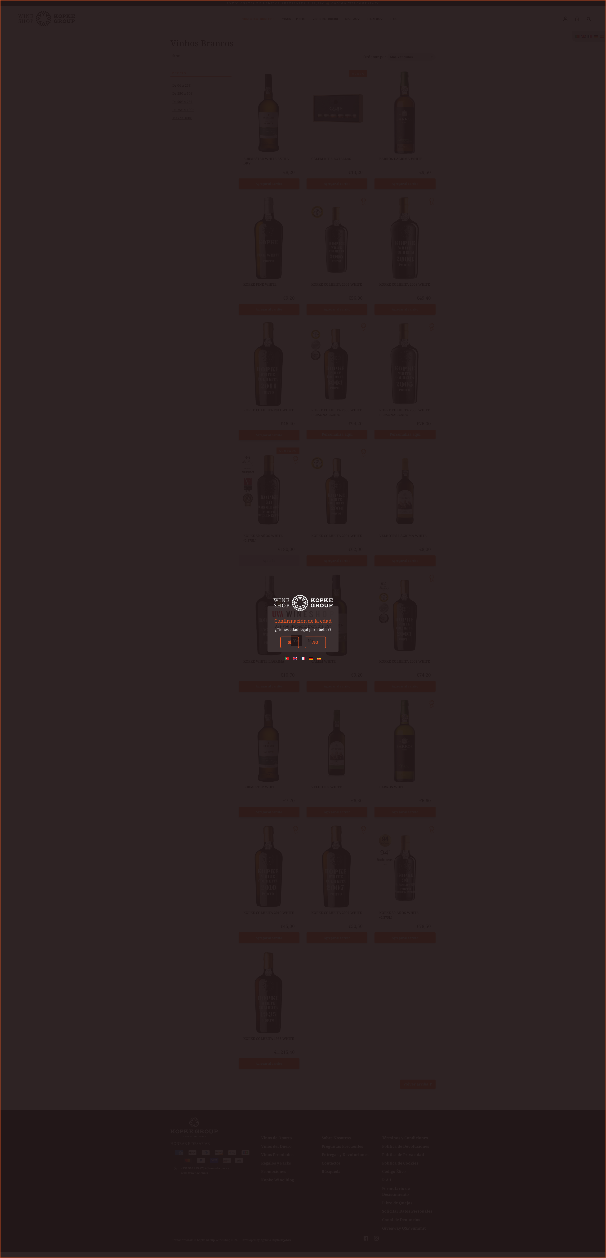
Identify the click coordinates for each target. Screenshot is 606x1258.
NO (315, 642)
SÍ (289, 642)
